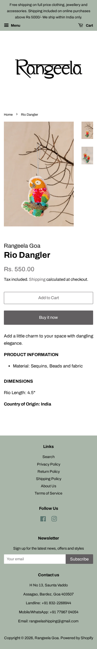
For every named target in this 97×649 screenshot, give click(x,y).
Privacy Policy (48, 464)
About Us (48, 486)
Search (48, 457)
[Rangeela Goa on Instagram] (54, 520)
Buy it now (48, 317)
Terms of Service (48, 493)
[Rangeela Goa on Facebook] (43, 520)
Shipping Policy (48, 479)
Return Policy (49, 471)
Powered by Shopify (77, 638)
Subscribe (79, 559)
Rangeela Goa (47, 638)
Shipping (37, 279)
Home (8, 114)
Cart (89, 26)
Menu (15, 26)
